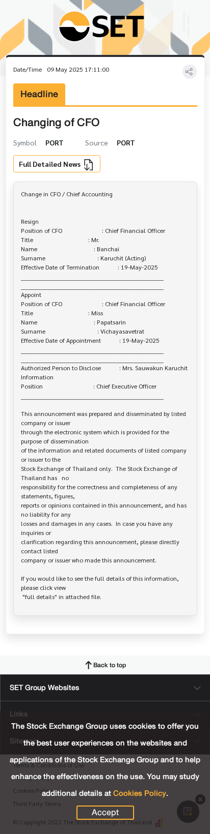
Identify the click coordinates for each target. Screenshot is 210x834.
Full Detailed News (50, 163)
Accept (105, 813)
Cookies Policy (139, 793)
